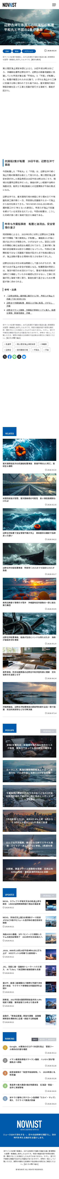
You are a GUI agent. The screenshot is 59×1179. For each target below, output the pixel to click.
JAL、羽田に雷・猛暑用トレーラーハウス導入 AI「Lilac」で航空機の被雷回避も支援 (22, 968)
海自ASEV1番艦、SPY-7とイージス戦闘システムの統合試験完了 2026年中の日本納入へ (23, 935)
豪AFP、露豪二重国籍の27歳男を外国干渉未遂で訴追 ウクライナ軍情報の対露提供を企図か (22, 986)
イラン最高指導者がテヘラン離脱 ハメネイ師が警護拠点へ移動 (32, 1060)
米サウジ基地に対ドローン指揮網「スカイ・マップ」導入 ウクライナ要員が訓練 (33, 1098)
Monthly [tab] (51, 1039)
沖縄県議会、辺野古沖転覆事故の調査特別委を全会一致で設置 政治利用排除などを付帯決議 (29, 708)
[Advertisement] (29, 124)
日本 (7, 51)
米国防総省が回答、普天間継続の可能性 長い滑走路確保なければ (29, 499)
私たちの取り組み (13, 338)
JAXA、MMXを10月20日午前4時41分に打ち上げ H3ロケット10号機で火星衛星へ (22, 952)
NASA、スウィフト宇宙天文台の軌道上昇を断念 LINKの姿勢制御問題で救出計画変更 (22, 902)
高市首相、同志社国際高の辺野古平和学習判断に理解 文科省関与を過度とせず (29, 673)
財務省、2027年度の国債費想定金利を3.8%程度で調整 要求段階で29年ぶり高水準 (22, 1001)
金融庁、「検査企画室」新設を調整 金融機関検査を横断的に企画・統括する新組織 (22, 1017)
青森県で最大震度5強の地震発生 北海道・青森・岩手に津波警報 (32, 1086)
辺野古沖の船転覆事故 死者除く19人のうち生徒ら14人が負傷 (28, 569)
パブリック (29, 51)
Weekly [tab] (42, 1039)
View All (47, 731)
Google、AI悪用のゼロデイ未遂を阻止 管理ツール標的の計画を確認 (32, 1048)
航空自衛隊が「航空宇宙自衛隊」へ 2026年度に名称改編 (32, 1073)
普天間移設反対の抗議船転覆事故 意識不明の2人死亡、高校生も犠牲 (29, 464)
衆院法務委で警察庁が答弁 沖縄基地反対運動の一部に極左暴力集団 (29, 603)
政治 (17, 51)
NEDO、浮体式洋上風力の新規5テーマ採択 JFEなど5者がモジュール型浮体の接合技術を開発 (23, 920)
